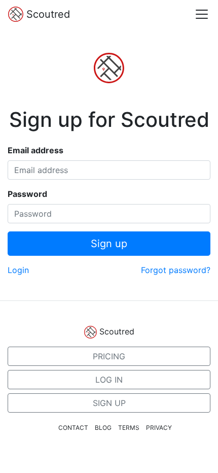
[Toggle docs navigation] (202, 14)
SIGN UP (109, 403)
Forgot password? (175, 270)
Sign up (109, 244)
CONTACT (73, 427)
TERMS (128, 427)
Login (18, 270)
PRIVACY (159, 427)
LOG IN (109, 380)
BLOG (103, 427)
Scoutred (46, 14)
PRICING (109, 356)
